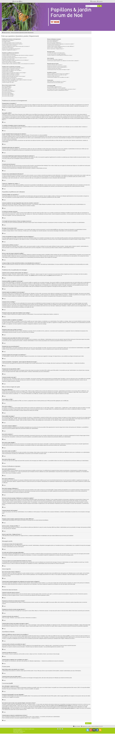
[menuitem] (20, 1)
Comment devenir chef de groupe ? (54, 45)
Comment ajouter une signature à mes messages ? (12, 70)
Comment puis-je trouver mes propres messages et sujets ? (58, 69)
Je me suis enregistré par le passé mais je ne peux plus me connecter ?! (16, 46)
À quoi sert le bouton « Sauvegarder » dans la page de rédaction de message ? (17, 79)
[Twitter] (87, 730)
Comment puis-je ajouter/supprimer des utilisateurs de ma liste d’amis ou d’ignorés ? (63, 60)
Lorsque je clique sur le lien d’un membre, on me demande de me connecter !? (18, 63)
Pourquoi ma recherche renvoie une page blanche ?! (57, 67)
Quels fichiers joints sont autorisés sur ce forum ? (56, 81)
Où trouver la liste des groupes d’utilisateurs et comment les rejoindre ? (60, 43)
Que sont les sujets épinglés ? (8, 93)
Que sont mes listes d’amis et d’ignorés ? (55, 59)
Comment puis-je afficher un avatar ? (9, 61)
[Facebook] (97, 730)
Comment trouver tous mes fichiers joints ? (55, 82)
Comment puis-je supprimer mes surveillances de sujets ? (58, 77)
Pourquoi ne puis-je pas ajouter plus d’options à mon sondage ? (14, 72)
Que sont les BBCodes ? (7, 86)
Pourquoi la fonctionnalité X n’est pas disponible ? (56, 87)
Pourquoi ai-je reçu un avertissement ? (9, 77)
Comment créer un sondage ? (7, 71)
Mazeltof (21, 731)
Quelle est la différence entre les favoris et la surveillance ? (58, 73)
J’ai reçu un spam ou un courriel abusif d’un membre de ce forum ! (59, 55)
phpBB (75, 230)
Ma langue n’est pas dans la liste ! (8, 58)
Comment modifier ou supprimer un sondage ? (11, 73)
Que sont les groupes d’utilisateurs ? (54, 42)
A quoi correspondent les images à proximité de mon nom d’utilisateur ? (15, 60)
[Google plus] (90, 730)
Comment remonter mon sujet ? (8, 82)
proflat (16, 731)
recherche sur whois (82, 704)
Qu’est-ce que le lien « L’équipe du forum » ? (55, 48)
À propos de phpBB (28, 688)
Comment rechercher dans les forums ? (54, 64)
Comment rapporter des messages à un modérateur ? (12, 78)
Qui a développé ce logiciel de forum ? (54, 86)
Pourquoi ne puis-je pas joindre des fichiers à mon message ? (13, 76)
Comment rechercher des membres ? (54, 68)
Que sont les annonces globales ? (8, 91)
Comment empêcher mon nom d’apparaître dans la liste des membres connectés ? (17, 55)
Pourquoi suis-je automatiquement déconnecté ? (11, 48)
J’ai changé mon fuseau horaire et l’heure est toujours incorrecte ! (14, 57)
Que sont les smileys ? (6, 88)
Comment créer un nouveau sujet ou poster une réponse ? (13, 67)
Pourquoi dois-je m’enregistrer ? (8, 40)
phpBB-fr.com (19, 730)
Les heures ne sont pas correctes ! (8, 56)
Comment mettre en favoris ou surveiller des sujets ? (57, 74)
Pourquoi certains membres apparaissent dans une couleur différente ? (60, 46)
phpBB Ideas (66, 695)
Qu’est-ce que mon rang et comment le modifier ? (11, 62)
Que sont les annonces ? (7, 92)
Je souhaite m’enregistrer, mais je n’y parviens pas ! (12, 42)
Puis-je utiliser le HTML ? (7, 87)
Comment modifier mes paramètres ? (9, 54)
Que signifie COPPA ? (6, 41)
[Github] (94, 730)
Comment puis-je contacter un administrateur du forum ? (58, 90)
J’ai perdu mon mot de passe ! (8, 47)
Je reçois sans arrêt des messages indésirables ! (56, 54)
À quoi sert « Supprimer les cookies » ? (9, 49)
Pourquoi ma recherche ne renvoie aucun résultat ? (57, 65)
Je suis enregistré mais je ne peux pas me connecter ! (12, 43)
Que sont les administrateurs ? (53, 40)
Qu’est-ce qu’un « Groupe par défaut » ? (55, 47)
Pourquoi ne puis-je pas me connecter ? (9, 45)
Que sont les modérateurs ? (52, 41)
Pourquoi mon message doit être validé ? (10, 81)
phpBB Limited (36, 687)
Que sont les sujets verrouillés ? (8, 94)
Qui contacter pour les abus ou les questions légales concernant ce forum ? (61, 89)
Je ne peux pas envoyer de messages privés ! (56, 52)
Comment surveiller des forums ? (53, 76)
